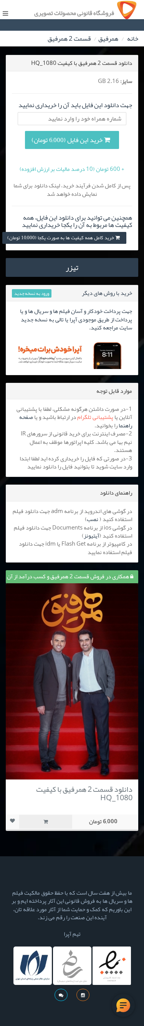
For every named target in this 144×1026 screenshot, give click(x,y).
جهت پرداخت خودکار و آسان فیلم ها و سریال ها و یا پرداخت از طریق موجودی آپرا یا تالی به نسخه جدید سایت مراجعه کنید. (76, 319)
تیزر (72, 267)
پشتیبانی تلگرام (95, 417)
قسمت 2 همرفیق (69, 38)
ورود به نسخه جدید (31, 293)
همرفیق (108, 38)
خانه (132, 38)
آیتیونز (91, 535)
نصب (92, 519)
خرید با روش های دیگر (107, 293)
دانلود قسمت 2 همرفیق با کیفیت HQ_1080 (84, 793)
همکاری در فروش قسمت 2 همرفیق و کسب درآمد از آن (68, 576)
